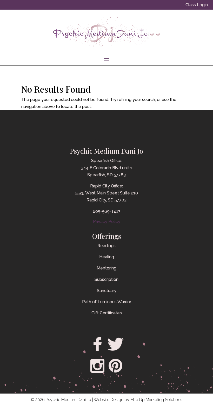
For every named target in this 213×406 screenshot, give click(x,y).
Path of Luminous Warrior (106, 301)
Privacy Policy (106, 221)
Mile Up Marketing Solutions (156, 399)
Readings (106, 245)
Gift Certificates (106, 312)
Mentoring (106, 268)
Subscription (106, 279)
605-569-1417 (107, 211)
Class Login (196, 4)
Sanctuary (106, 290)
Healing (106, 256)
